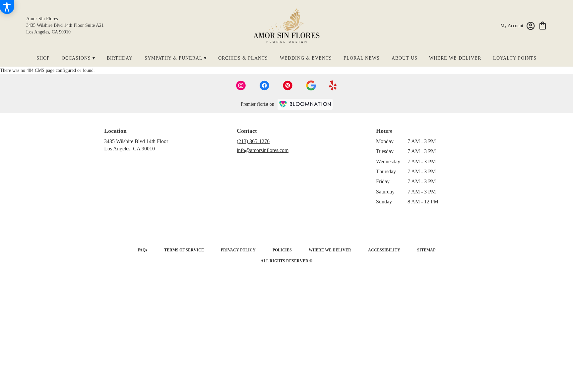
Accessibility (384, 250)
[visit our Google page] (311, 85)
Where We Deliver (330, 250)
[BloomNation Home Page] (305, 104)
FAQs (142, 250)
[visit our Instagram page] (241, 85)
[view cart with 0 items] (543, 25)
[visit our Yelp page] (333, 85)
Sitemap (426, 250)
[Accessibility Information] (7, 7)
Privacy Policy (238, 250)
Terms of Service (184, 250)
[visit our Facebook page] (264, 85)
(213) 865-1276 (253, 141)
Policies (282, 250)
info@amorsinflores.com (262, 150)
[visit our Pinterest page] (288, 85)
